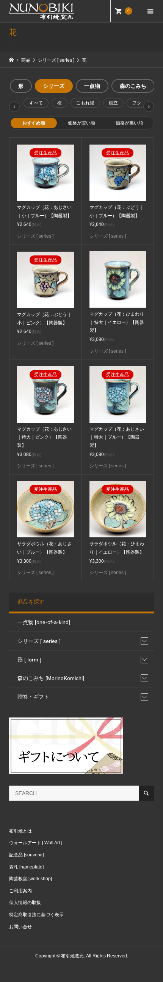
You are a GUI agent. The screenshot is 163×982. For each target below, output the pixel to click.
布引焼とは (20, 831)
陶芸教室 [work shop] (30, 878)
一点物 (92, 86)
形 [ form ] (29, 660)
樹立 (113, 103)
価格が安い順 (81, 123)
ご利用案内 (20, 890)
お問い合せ (20, 926)
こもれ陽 (85, 103)
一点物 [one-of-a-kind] (43, 622)
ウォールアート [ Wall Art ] (35, 842)
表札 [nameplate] (26, 867)
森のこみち (133, 86)
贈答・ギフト (33, 697)
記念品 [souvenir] (26, 854)
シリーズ (53, 86)
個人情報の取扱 (25, 902)
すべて (36, 103)
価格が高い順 (129, 123)
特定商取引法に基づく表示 (36, 914)
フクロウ (141, 103)
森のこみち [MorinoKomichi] (50, 678)
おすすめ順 (33, 123)
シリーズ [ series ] (39, 641)
